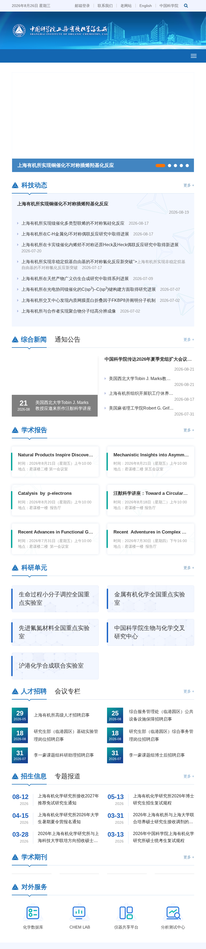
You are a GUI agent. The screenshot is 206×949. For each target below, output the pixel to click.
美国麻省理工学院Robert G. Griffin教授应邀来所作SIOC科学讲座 (142, 408)
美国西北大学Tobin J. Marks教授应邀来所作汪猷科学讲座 (142, 378)
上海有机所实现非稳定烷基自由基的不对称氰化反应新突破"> (103, 257)
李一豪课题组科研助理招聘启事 (64, 755)
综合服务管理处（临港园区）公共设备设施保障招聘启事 (161, 715)
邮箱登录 (82, 6)
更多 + (188, 185)
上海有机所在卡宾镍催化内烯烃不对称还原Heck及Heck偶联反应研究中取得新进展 (102, 240)
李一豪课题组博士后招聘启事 (157, 755)
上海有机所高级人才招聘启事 (62, 715)
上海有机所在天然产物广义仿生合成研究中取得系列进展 (87, 271)
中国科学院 (169, 6)
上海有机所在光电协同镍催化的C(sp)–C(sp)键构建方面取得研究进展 (100, 282)
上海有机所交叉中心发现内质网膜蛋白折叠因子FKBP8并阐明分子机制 (100, 293)
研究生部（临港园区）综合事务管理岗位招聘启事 (161, 735)
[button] (160, 165)
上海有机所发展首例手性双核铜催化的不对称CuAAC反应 (88, 315)
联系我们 (105, 6)
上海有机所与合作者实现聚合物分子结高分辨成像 (80, 304)
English (145, 6)
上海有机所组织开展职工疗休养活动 (142, 393)
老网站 (126, 6)
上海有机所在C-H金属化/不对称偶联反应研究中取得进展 (87, 227)
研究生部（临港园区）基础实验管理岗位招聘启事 (66, 735)
